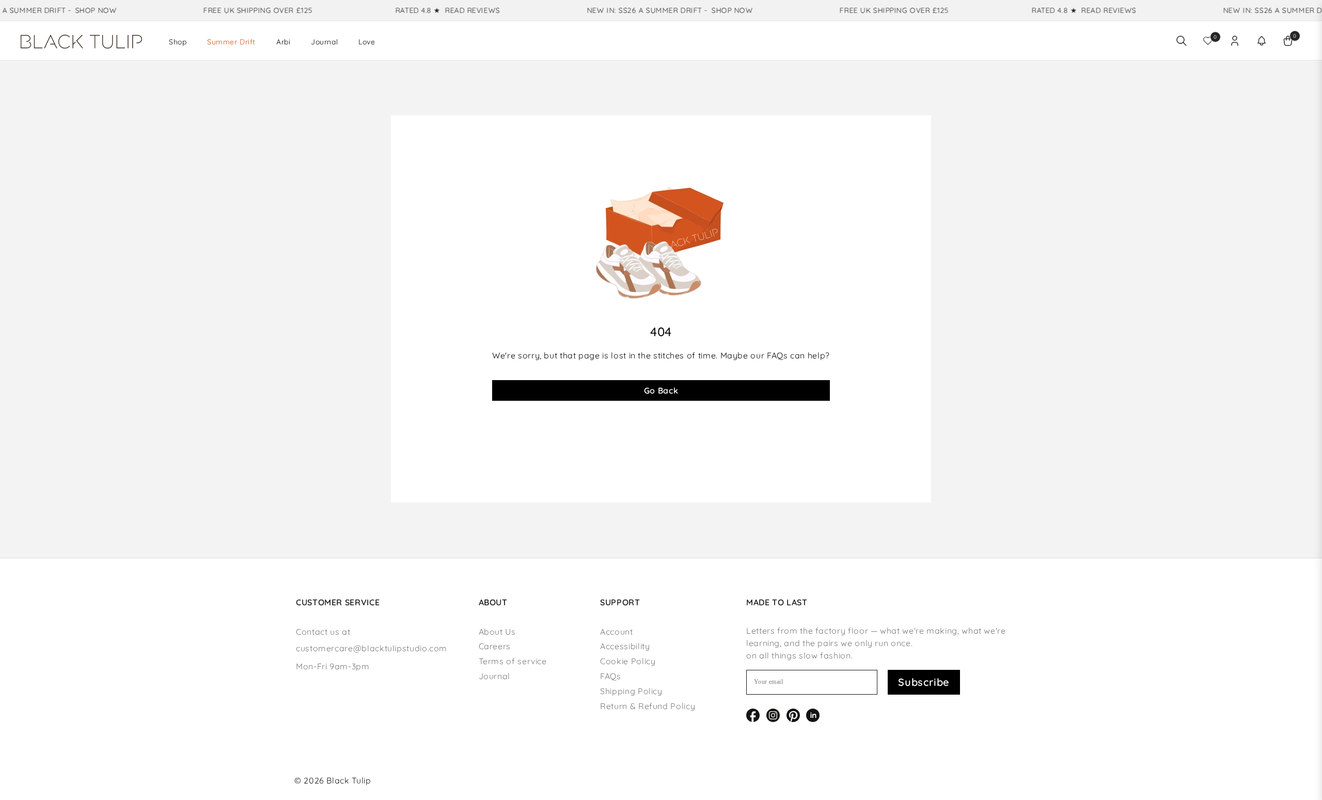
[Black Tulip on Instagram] (773, 714)
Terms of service (513, 661)
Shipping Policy (631, 691)
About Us (497, 631)
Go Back (661, 390)
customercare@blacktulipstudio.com (371, 648)
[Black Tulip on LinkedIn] (813, 714)
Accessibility (625, 646)
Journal (494, 676)
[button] (1261, 40)
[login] (1235, 40)
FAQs (610, 676)
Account (616, 631)
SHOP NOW (85, 10)
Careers (495, 646)
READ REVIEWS (462, 10)
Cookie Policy (627, 661)
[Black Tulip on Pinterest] (793, 714)
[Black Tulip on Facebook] (753, 714)
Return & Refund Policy (647, 706)
